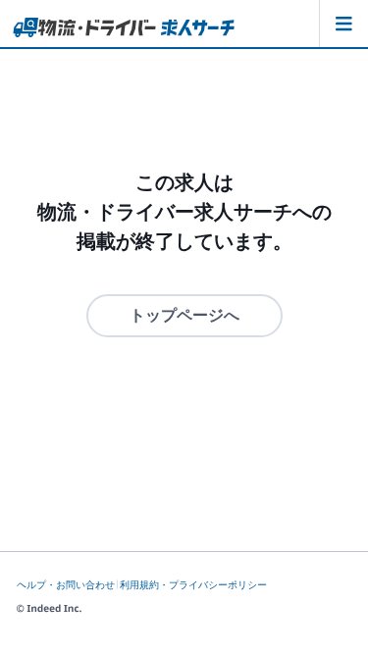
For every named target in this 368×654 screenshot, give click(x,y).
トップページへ (184, 315)
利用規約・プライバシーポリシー (193, 584)
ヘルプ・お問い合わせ (66, 584)
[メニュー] (343, 23)
